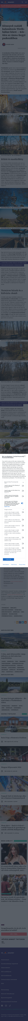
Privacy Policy (22, 564)
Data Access (14, 564)
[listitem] (14, 482)
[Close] (25, 456)
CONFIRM (8, 559)
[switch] (22, 486)
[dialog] (14, 510)
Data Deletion (6, 564)
